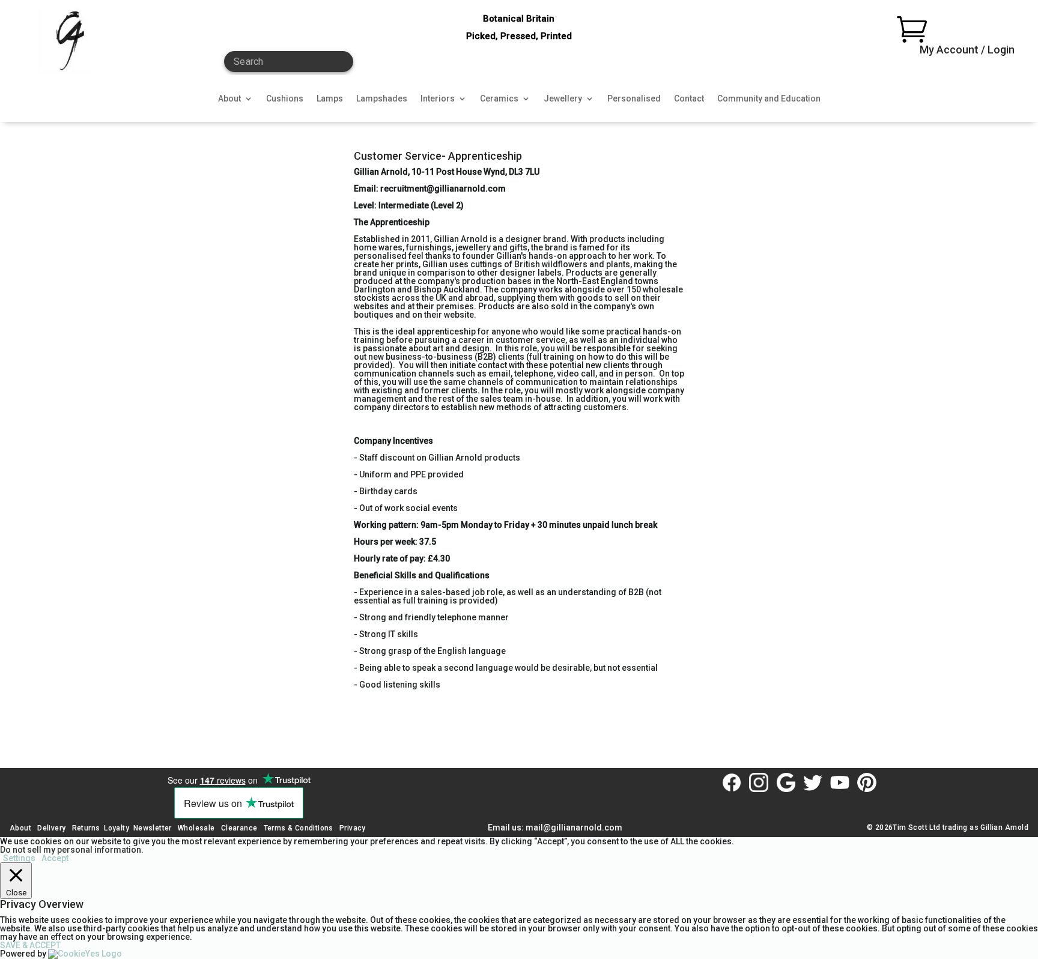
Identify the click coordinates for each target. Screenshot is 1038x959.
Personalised (634, 98)
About (229, 98)
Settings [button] (19, 858)
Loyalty (116, 828)
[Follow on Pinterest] (866, 782)
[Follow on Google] (785, 782)
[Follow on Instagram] (758, 782)
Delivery (51, 828)
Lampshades (381, 98)
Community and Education (769, 98)
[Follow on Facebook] (731, 782)
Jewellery (563, 98)
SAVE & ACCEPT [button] (30, 945)
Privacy (352, 828)
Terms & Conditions (298, 828)
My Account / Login (967, 49)
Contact (689, 98)
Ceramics (499, 98)
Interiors (437, 98)
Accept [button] (54, 858)
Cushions (284, 98)
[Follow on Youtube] (839, 782)
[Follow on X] (812, 782)
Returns (86, 828)
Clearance (239, 828)
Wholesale (195, 828)
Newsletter (152, 828)
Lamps (330, 98)
